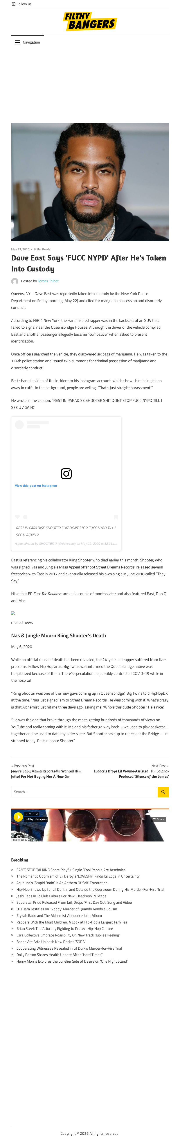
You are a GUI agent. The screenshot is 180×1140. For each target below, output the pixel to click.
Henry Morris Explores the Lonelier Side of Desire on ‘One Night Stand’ (72, 961)
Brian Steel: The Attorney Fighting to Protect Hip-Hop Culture (64, 928)
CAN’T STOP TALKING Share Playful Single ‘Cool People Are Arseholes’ (71, 870)
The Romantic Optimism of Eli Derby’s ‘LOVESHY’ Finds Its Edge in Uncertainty (78, 876)
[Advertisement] (90, 82)
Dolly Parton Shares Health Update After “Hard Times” (59, 955)
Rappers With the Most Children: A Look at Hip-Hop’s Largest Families (71, 922)
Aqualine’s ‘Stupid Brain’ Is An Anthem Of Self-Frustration (62, 883)
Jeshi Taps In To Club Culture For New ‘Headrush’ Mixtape (61, 896)
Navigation (31, 42)
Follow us (24, 4)
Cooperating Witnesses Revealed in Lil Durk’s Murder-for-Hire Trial (69, 948)
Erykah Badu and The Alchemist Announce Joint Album (59, 915)
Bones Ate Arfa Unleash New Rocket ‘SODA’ (50, 942)
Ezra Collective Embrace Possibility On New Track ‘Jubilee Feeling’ (68, 935)
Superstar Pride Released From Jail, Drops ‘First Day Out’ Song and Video (74, 902)
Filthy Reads (42, 249)
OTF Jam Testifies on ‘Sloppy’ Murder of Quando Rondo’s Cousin (66, 909)
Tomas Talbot (48, 281)
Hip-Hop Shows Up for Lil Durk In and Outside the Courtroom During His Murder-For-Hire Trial (90, 889)
